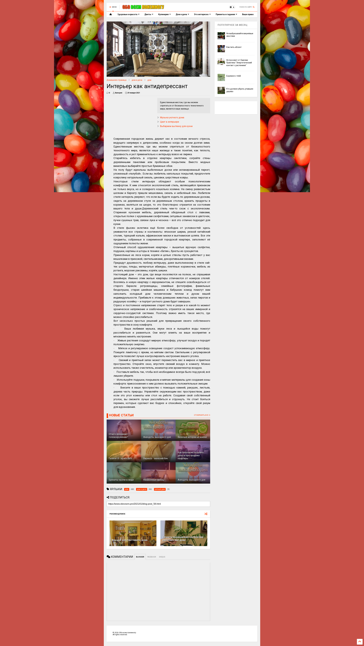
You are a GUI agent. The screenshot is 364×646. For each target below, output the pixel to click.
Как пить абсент (234, 47)
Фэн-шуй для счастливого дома (129, 540)
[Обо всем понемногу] (143, 8)
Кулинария (163, 14)
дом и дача (137, 80)
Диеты (147, 14)
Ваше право (248, 14)
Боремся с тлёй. (233, 76)
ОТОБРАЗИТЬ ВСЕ (201, 415)
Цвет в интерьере (169, 121)
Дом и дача (181, 14)
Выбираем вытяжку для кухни (176, 126)
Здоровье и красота (127, 14)
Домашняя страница (116, 80)
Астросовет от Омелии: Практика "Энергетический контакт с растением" (239, 62)
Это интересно (201, 14)
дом (149, 80)
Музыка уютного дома (172, 117)
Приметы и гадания (225, 14)
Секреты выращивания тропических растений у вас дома (183, 538)
